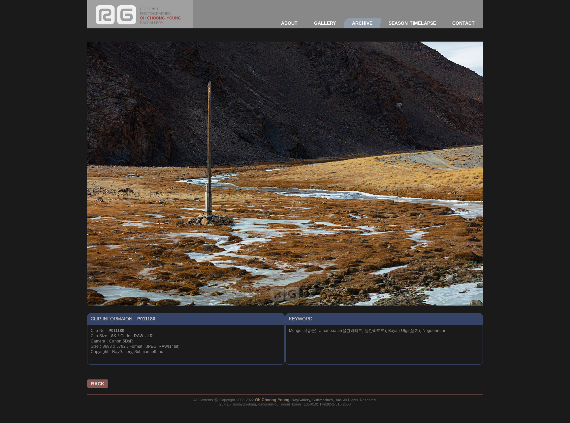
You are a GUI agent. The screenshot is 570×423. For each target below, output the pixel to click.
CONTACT (463, 23)
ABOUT (289, 23)
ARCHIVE (362, 23)
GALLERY (325, 23)
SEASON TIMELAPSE (412, 23)
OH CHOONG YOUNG (160, 18)
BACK (97, 383)
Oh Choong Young (272, 400)
